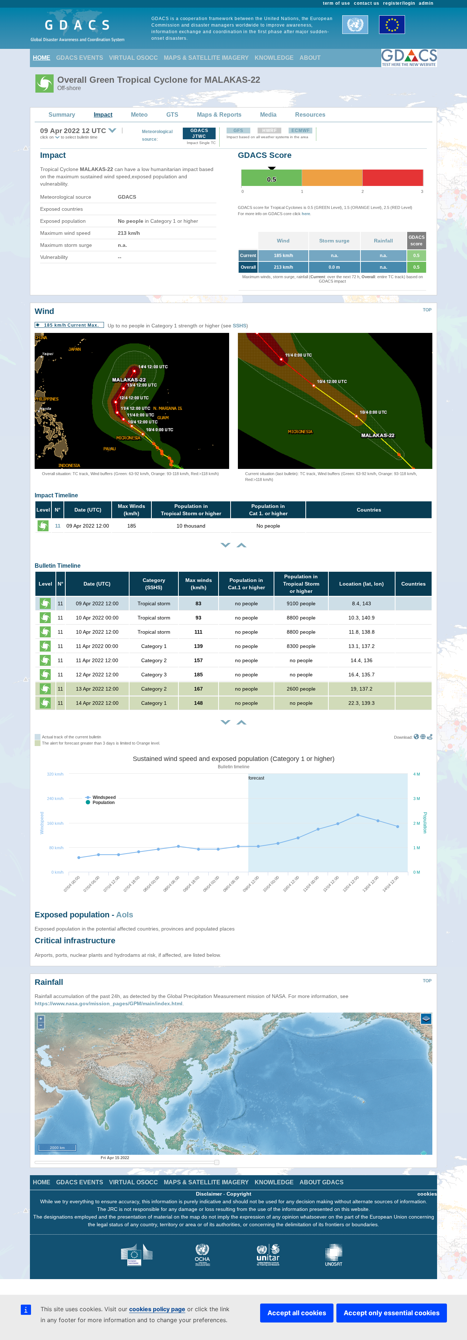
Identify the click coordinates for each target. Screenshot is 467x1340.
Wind (283, 241)
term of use (337, 3)
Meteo (139, 115)
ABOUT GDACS (322, 1182)
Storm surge (334, 241)
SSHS (239, 326)
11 (58, 526)
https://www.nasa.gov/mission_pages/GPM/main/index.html (108, 1003)
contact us (366, 3)
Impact (103, 115)
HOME (41, 58)
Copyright (239, 1194)
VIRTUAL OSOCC (133, 58)
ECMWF (301, 130)
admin (426, 3)
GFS (238, 130)
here (306, 213)
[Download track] (429, 737)
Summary (62, 115)
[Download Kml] (416, 737)
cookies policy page (157, 1309)
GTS (172, 115)
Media (268, 115)
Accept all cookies (296, 1313)
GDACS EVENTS (79, 58)
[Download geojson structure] (423, 737)
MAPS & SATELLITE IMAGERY (206, 58)
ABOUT (310, 58)
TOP (427, 309)
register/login (399, 3)
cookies (427, 1194)
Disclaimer (209, 1194)
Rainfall (383, 241)
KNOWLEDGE (274, 58)
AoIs (124, 914)
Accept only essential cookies (392, 1313)
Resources (310, 115)
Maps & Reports (219, 115)
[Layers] (426, 1018)
